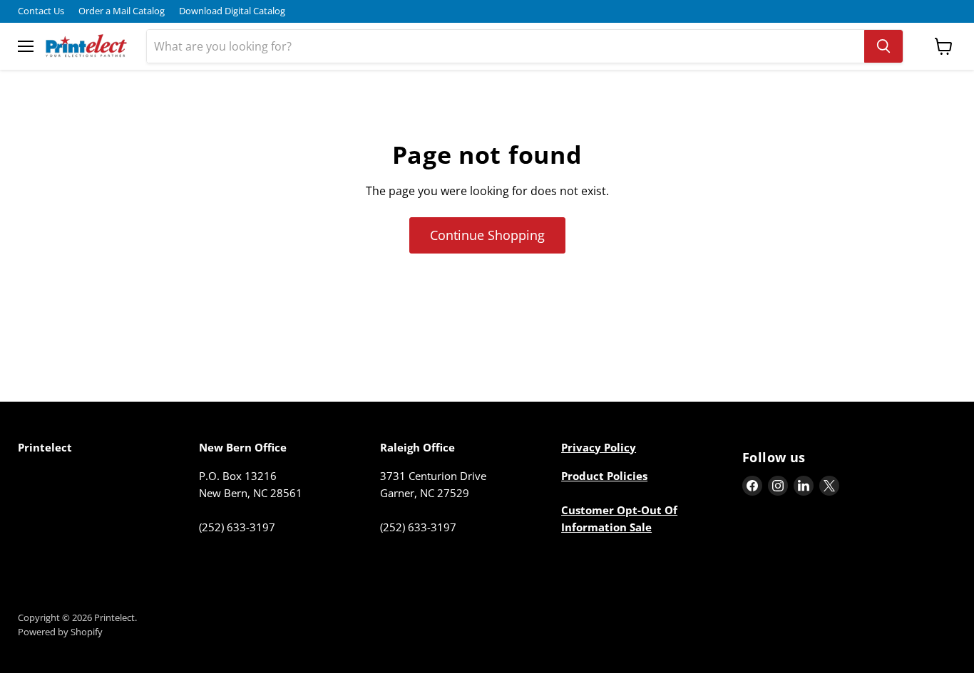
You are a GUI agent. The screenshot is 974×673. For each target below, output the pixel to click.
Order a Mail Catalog (121, 11)
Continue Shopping (487, 235)
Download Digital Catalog (232, 11)
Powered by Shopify (60, 631)
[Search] (883, 46)
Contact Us (41, 11)
